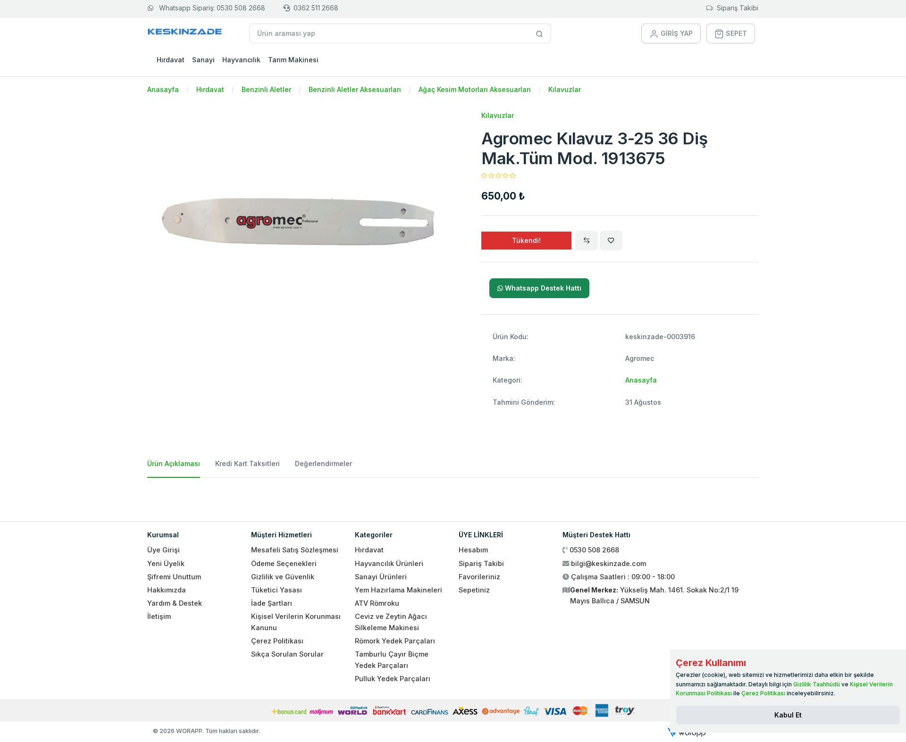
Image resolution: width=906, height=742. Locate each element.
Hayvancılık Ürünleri (389, 563)
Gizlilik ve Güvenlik (282, 577)
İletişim (159, 616)
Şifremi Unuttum (174, 577)
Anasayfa (163, 89)
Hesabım (473, 550)
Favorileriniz (479, 577)
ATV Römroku (377, 603)
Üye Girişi (163, 550)
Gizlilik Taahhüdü (816, 684)
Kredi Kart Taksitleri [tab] (247, 463)
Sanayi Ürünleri (381, 577)
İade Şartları (271, 603)
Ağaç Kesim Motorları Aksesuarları (475, 89)
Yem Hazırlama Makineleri (398, 590)
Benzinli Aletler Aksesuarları (355, 89)
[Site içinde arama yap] (539, 33)
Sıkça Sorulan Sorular (287, 654)
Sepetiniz (474, 590)
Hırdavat (171, 60)
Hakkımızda (166, 590)
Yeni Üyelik (166, 563)
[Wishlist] (611, 240)
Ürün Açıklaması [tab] (173, 463)
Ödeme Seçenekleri (284, 563)
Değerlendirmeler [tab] (323, 463)
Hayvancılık (241, 60)
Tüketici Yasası (276, 590)
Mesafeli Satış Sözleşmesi (294, 550)
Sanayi (203, 60)
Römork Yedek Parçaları (395, 641)
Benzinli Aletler (266, 89)
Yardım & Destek (174, 603)
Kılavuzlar (564, 89)
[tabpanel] (453, 496)
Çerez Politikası (277, 641)
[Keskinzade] (185, 33)
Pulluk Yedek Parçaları (392, 679)
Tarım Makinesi (293, 60)
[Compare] (586, 240)
